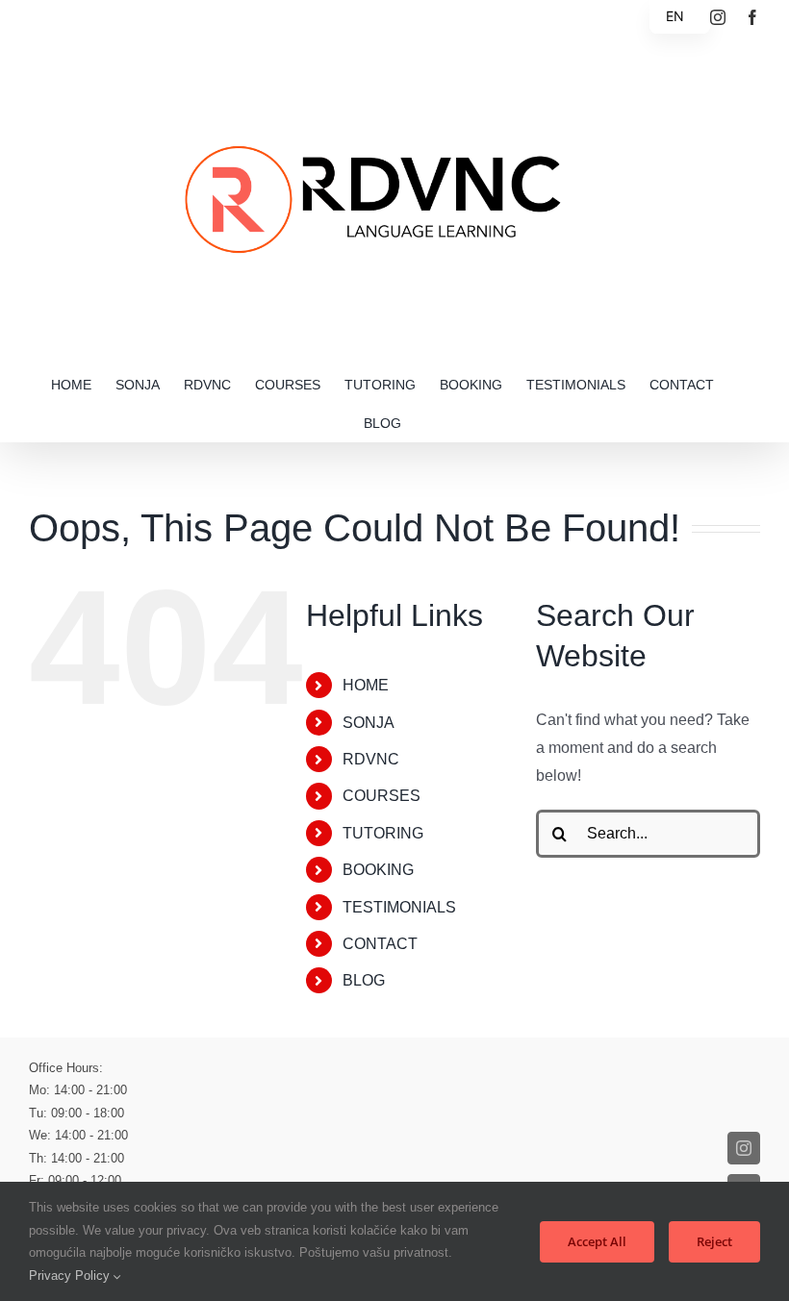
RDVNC (371, 759)
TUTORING (383, 833)
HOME (366, 685)
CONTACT (380, 944)
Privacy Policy (71, 1275)
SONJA (368, 722)
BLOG (364, 980)
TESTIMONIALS (399, 907)
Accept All (597, 1241)
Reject (714, 1241)
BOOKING (378, 870)
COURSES (381, 796)
